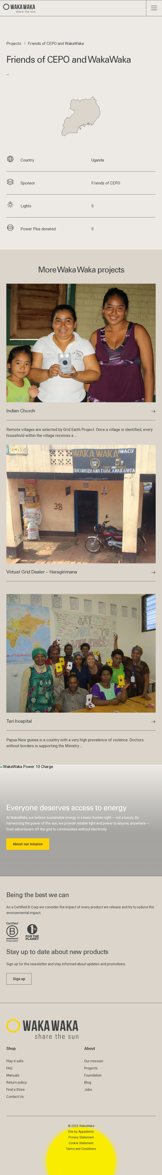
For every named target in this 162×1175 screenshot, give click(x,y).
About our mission (28, 844)
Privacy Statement (81, 1137)
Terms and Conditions (81, 1149)
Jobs (88, 1089)
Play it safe (15, 1061)
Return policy (16, 1082)
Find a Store (15, 1089)
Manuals (13, 1075)
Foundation (93, 1075)
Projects (13, 43)
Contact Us (15, 1097)
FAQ (9, 1068)
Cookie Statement (81, 1143)
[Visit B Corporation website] (12, 932)
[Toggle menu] (154, 8)
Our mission (93, 1061)
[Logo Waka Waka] (20, 8)
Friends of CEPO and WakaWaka (56, 43)
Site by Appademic (81, 1131)
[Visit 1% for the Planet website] (32, 932)
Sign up (19, 979)
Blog (87, 1082)
